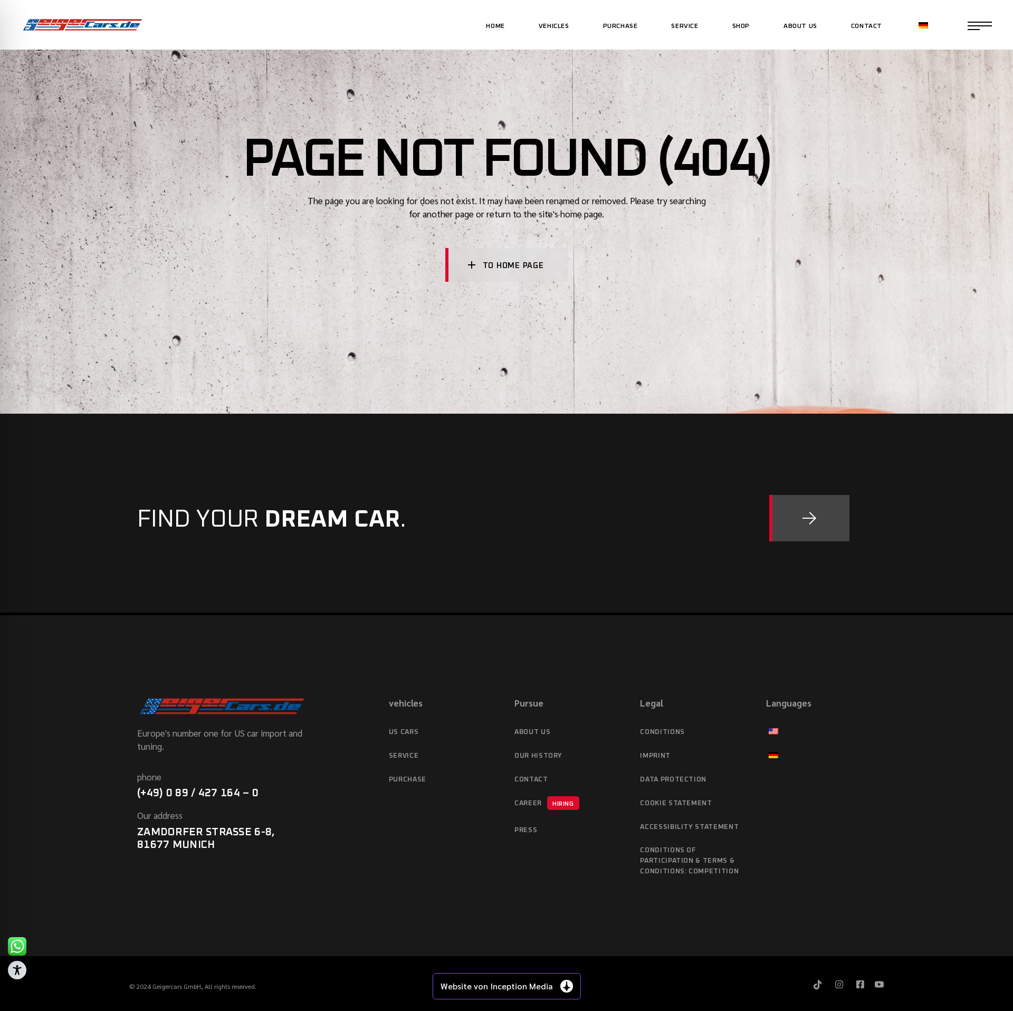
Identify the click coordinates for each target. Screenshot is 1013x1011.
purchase (407, 779)
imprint (655, 755)
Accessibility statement (689, 827)
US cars (404, 732)
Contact (531, 779)
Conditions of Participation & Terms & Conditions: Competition (689, 861)
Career (544, 803)
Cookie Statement (676, 803)
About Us (532, 732)
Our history (538, 755)
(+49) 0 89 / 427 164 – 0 (198, 793)
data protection (673, 779)
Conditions (662, 732)
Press (525, 830)
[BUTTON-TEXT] (809, 518)
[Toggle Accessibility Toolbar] (17, 970)
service (404, 755)
